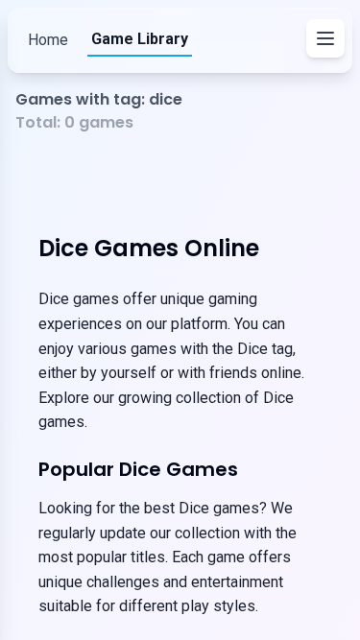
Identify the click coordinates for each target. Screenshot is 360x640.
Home (48, 40)
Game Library (139, 39)
